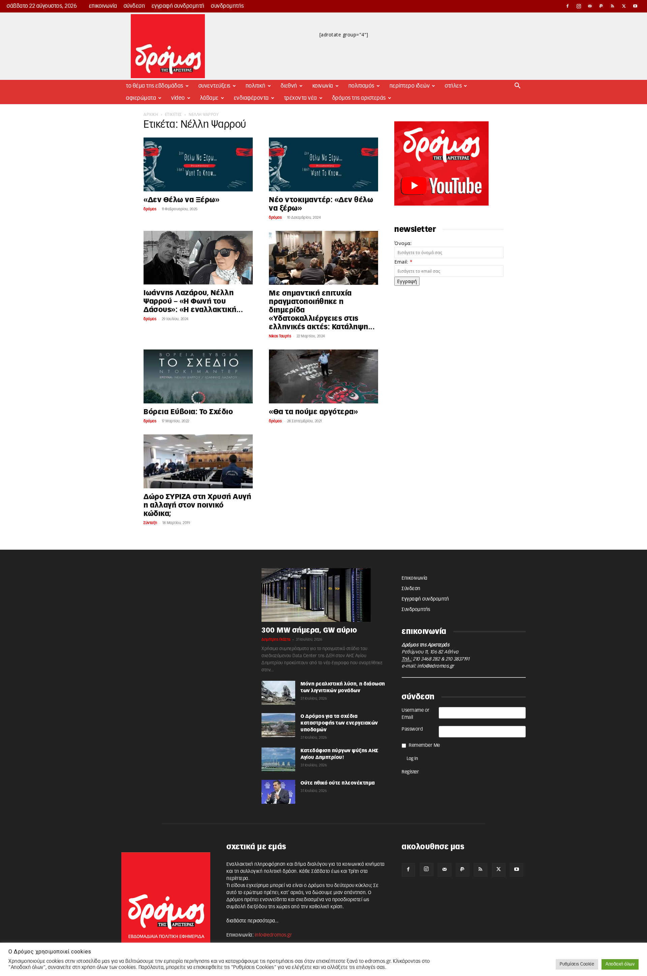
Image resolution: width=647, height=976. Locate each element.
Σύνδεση (134, 6)
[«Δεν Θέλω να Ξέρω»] (198, 164)
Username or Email (416, 714)
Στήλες (453, 86)
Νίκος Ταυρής (280, 336)
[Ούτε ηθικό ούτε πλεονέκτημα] (278, 792)
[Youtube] (635, 6)
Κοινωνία (322, 86)
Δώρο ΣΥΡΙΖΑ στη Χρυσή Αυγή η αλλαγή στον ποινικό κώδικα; (197, 505)
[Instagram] (579, 6)
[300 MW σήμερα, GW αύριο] (323, 595)
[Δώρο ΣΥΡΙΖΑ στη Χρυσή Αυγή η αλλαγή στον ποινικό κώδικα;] (198, 461)
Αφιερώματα (141, 98)
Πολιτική (256, 86)
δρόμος (150, 209)
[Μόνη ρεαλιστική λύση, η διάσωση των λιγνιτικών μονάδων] (278, 693)
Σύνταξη (150, 523)
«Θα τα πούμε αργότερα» (313, 412)
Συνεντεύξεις (214, 86)
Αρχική (151, 115)
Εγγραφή (407, 281)
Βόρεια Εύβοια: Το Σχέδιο (188, 412)
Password (412, 729)
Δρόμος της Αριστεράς (359, 98)
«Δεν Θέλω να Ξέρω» (181, 200)
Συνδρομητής (227, 6)
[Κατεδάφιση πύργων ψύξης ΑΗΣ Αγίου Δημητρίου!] (278, 759)
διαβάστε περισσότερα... (252, 921)
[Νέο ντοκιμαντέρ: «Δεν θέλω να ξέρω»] (323, 164)
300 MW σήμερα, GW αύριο (309, 630)
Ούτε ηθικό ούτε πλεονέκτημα (338, 783)
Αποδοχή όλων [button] (620, 964)
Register (410, 772)
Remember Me (424, 745)
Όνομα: (402, 243)
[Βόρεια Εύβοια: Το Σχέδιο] (198, 376)
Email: (403, 261)
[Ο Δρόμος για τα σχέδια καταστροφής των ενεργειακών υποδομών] (278, 725)
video (178, 98)
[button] (518, 86)
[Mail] (590, 6)
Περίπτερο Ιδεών (410, 86)
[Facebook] (567, 6)
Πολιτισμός (361, 86)
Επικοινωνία (103, 6)
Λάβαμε (209, 98)
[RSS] (613, 6)
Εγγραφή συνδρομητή (178, 6)
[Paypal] (601, 6)
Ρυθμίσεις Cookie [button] (577, 964)
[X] (624, 6)
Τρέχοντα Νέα (300, 98)
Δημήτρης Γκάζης (276, 639)
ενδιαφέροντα (251, 98)
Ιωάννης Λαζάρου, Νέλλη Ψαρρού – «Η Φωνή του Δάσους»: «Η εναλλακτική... (193, 301)
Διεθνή (289, 86)
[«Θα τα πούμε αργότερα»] (323, 376)
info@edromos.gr (435, 666)
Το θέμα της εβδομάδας (154, 86)
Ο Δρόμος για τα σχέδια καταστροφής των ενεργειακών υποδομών (339, 723)
